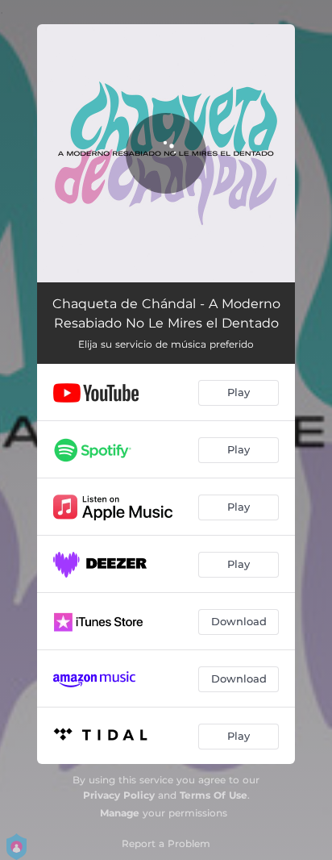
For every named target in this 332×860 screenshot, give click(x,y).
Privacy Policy (119, 795)
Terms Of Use (213, 795)
